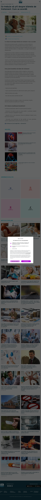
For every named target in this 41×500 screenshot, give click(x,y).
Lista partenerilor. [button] (28, 253)
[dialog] (20, 250)
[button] (20, 248)
